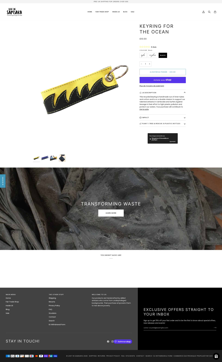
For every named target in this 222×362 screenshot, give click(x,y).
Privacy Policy (54, 305)
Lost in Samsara (75, 356)
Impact (145, 117)
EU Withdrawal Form (57, 324)
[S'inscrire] (214, 327)
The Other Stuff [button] (56, 294)
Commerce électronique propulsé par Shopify (195, 356)
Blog (7, 309)
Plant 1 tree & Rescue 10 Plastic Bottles (161, 123)
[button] (102, 12)
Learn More (111, 213)
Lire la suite (144, 109)
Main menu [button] (11, 294)
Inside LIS (9, 305)
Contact (52, 317)
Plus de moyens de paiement (152, 86)
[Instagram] (112, 341)
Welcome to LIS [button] (99, 294)
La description (149, 92)
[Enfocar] (37, 149)
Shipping (52, 298)
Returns (52, 302)
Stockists (52, 313)
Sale (7, 313)
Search (52, 321)
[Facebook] (108, 341)
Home (8, 298)
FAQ (50, 309)
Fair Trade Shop (12, 302)
